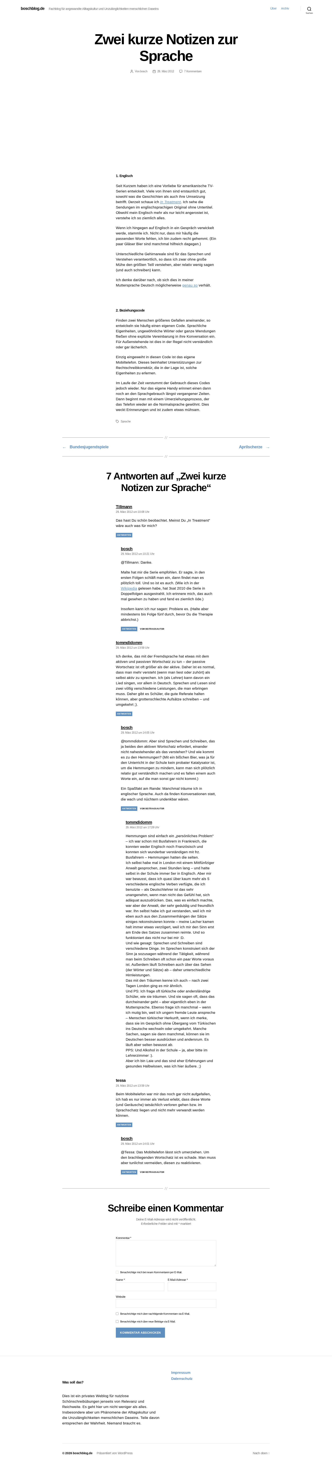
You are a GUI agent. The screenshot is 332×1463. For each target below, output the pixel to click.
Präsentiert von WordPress (115, 1453)
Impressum (181, 1372)
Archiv (285, 8)
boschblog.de (33, 9)
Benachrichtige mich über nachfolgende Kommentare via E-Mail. (155, 1313)
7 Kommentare (193, 71)
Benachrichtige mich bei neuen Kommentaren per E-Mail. (151, 1272)
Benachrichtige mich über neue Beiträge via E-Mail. (148, 1321)
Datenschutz (182, 1379)
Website (121, 1296)
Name (120, 1279)
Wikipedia (129, 588)
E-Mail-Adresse (178, 1279)
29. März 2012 (165, 71)
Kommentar (123, 1238)
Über (273, 8)
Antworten (124, 535)
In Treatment (170, 202)
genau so (190, 285)
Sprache (126, 421)
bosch (143, 71)
